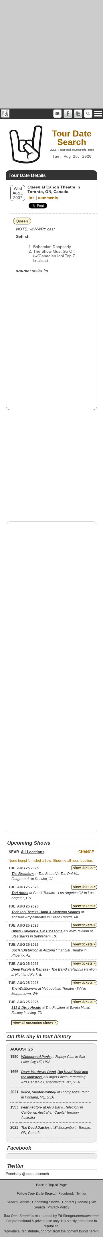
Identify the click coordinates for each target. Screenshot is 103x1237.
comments (48, 197)
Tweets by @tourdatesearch (27, 1174)
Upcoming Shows (46, 1202)
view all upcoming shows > (34, 1023)
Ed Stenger (66, 1216)
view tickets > (84, 868)
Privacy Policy (58, 1207)
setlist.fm (40, 270)
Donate (82, 1202)
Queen (22, 221)
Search (12, 1202)
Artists (24, 1202)
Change (86, 852)
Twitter (81, 1194)
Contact (68, 1202)
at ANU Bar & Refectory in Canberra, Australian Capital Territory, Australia (52, 1112)
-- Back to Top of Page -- (51, 1185)
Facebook (66, 1194)
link (31, 197)
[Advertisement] (51, 54)
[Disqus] (51, 598)
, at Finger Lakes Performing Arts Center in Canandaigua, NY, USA (54, 1077)
